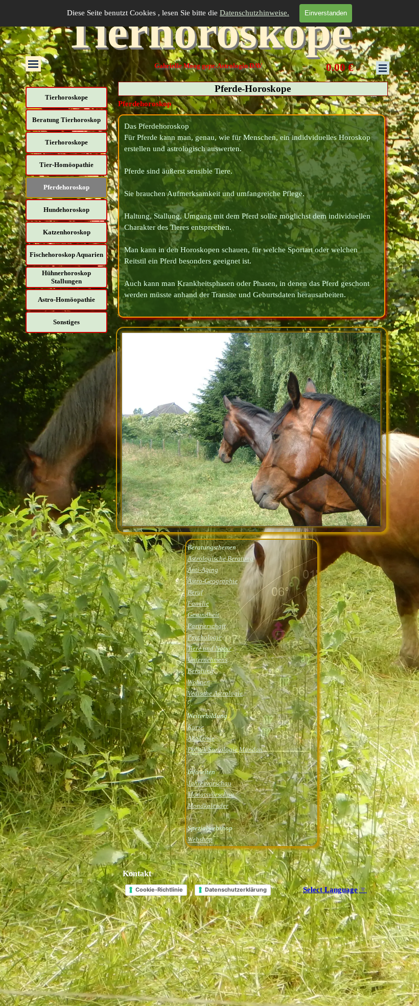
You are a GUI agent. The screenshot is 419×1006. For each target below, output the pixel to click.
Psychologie (205, 637)
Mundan (251, 749)
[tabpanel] (251, 216)
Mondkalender (208, 805)
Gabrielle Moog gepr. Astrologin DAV (208, 65)
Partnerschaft (207, 626)
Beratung (201, 671)
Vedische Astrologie (215, 693)
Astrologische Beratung (220, 558)
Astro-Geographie (213, 581)
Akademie (201, 738)
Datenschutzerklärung (236, 889)
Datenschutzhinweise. (254, 13)
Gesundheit (203, 614)
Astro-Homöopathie (66, 299)
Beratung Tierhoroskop (66, 120)
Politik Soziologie (213, 749)
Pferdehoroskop (66, 187)
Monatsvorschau (211, 794)
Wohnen (199, 682)
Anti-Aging (203, 569)
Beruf (195, 592)
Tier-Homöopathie (66, 165)
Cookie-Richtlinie (159, 889)
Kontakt (137, 873)
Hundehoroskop (66, 209)
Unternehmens (207, 659)
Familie (198, 603)
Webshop (200, 839)
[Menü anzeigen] (33, 63)
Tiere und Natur (209, 648)
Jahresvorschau (209, 783)
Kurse (196, 727)
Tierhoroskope (208, 32)
